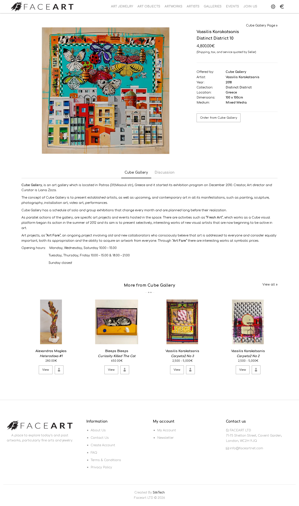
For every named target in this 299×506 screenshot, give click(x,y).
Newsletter (165, 437)
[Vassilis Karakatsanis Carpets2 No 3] (208, 340)
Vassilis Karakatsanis (242, 77)
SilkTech (159, 492)
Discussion (164, 173)
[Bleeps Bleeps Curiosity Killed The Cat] (142, 340)
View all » (270, 284)
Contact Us (100, 437)
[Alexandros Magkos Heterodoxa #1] (76, 340)
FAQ (94, 452)
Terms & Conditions (106, 460)
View (45, 369)
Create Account (103, 445)
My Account (166, 430)
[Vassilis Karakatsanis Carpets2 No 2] (273, 340)
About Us (98, 430)
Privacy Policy (101, 467)
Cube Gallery (236, 72)
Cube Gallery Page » (262, 25)
